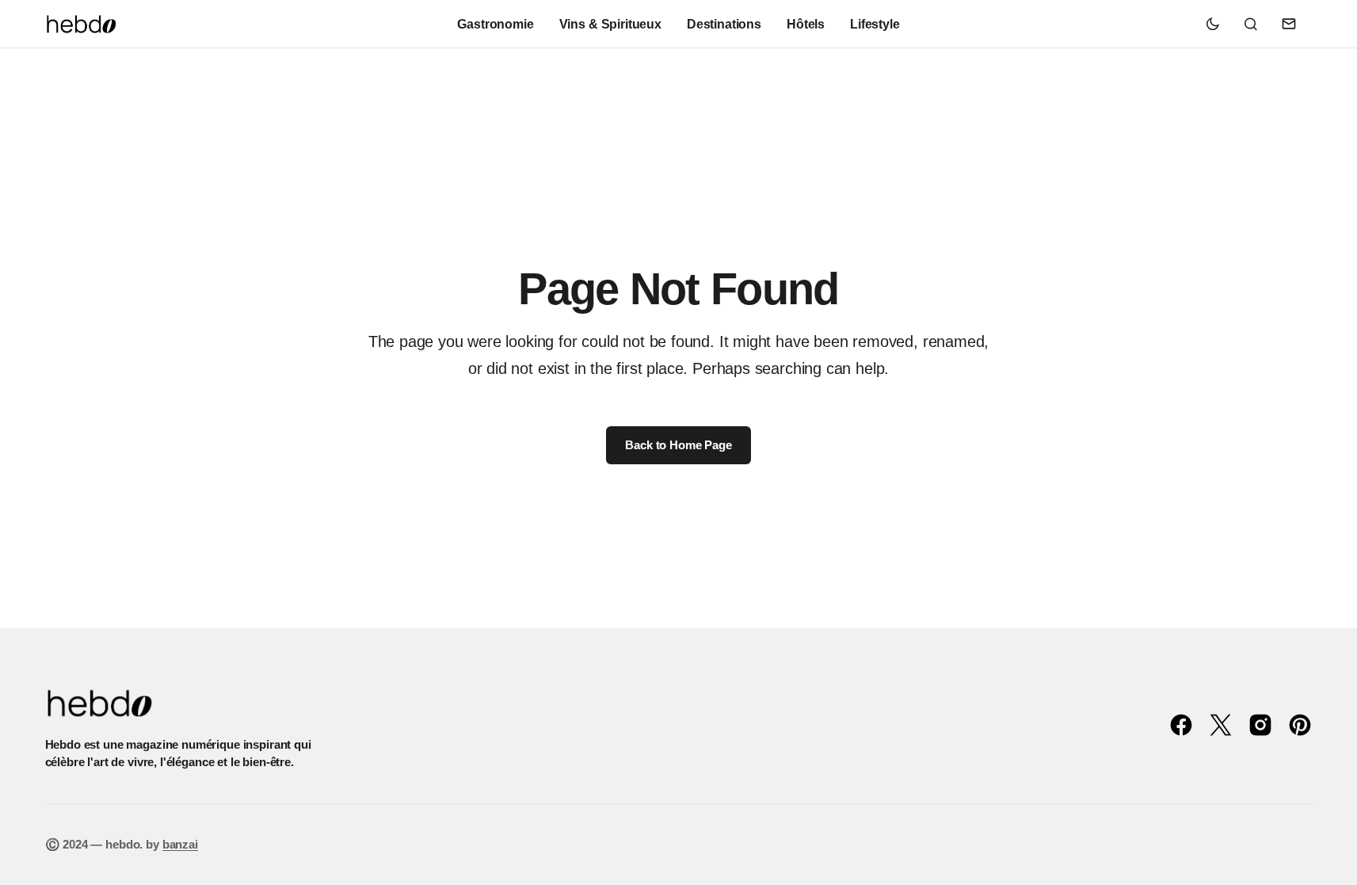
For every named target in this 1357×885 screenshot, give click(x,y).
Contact (1289, 24)
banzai (180, 844)
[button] (1213, 24)
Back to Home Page (678, 445)
